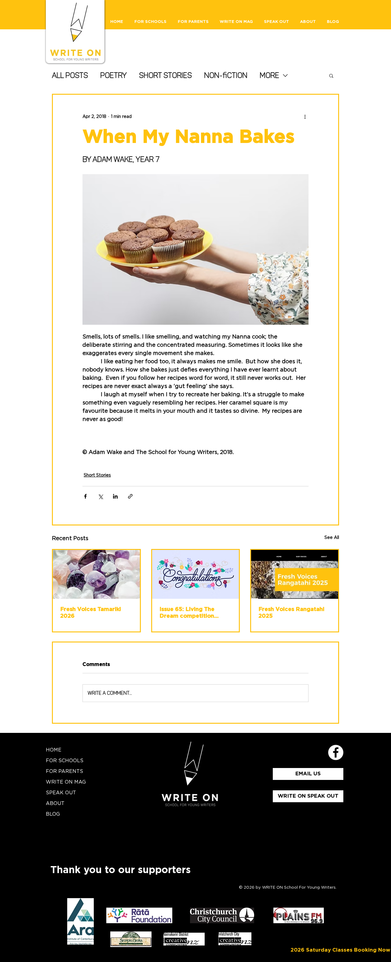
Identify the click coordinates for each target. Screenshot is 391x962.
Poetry (113, 75)
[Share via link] (130, 496)
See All (331, 538)
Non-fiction (225, 75)
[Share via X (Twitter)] (100, 496)
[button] (331, 75)
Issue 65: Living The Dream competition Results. (186, 613)
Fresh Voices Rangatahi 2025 (291, 613)
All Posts (70, 75)
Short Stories (165, 75)
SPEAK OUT (61, 792)
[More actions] (305, 116)
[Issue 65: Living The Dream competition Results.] (195, 574)
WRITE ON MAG (66, 782)
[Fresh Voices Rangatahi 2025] (294, 574)
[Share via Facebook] (85, 496)
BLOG (53, 814)
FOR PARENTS (64, 771)
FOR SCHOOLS (64, 760)
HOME (53, 750)
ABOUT (55, 803)
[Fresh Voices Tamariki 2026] (96, 574)
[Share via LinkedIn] (115, 496)
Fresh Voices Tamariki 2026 (90, 613)
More (269, 75)
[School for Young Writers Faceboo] (335, 752)
